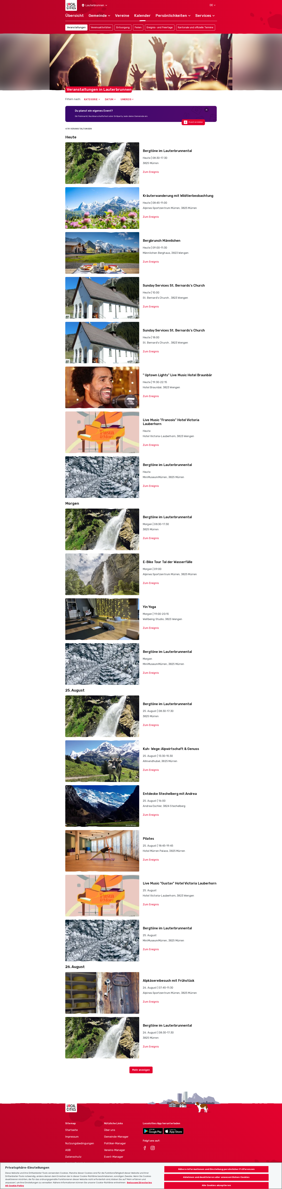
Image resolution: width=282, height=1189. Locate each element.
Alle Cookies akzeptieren (216, 1185)
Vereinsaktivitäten (101, 27)
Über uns (109, 1130)
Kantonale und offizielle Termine (195, 27)
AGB (68, 1150)
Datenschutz (73, 1156)
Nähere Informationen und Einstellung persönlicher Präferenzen (216, 1169)
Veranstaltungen (76, 27)
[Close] (206, 110)
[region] (141, 1175)
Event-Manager (113, 1156)
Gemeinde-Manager (116, 1136)
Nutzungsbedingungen (79, 1143)
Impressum (72, 1136)
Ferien (138, 27)
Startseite (71, 1130)
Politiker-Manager (115, 1143)
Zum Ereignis (151, 171)
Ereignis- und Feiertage (160, 27)
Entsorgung (123, 27)
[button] (94, 5)
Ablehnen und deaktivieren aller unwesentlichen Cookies (216, 1177)
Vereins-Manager (114, 1150)
